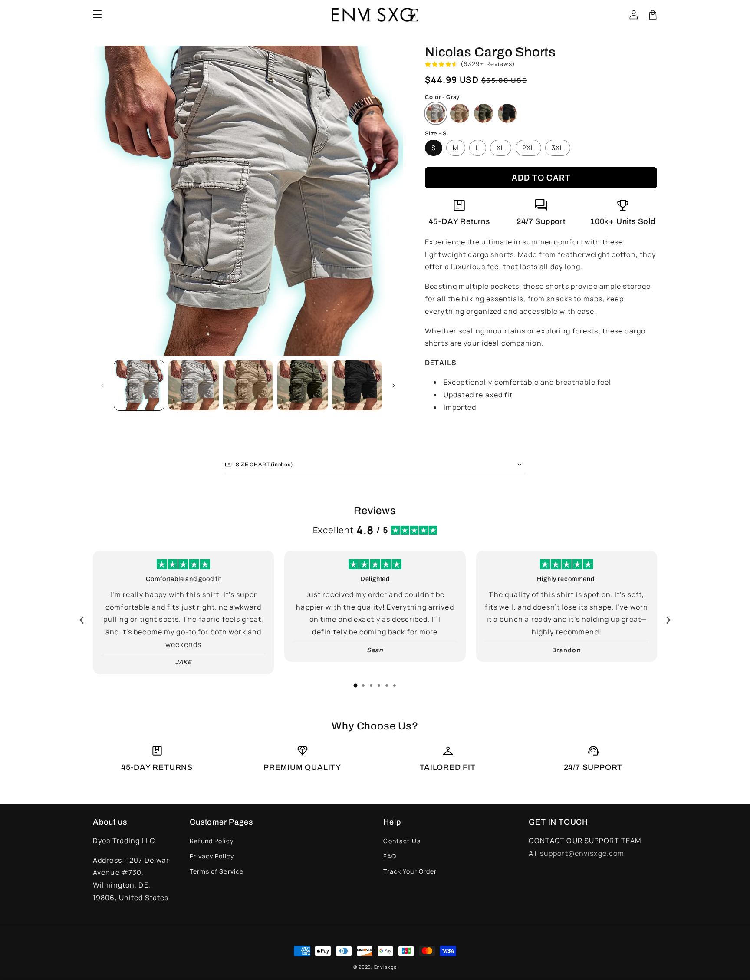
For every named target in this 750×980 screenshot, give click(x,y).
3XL (558, 147)
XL (501, 147)
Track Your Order (410, 871)
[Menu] (97, 14)
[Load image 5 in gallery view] (357, 385)
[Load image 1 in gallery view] (139, 385)
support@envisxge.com (582, 853)
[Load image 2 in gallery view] (193, 385)
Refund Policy (212, 841)
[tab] (355, 686)
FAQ (389, 856)
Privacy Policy (212, 856)
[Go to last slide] (82, 620)
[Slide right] (393, 385)
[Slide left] (102, 385)
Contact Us (401, 841)
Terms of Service (216, 871)
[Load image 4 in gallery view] (302, 385)
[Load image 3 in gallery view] (248, 385)
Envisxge (385, 967)
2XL (528, 147)
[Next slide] (667, 620)
